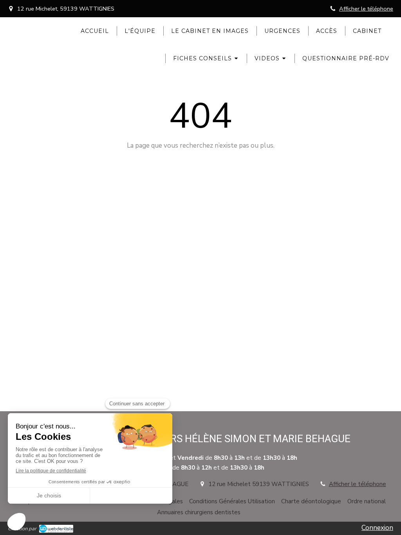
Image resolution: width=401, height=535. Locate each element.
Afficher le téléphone (366, 9)
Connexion (377, 527)
